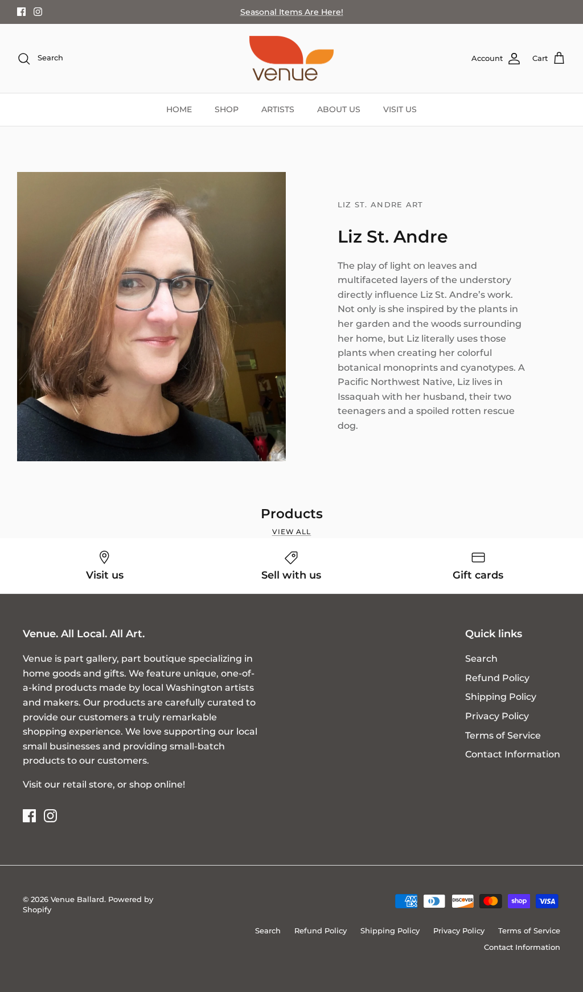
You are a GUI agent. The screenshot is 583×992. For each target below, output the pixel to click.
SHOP (227, 109)
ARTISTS (277, 109)
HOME (179, 109)
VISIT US (400, 109)
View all (291, 531)
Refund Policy (497, 678)
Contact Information (512, 754)
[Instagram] (38, 11)
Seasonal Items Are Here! (291, 12)
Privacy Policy (497, 716)
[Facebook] (21, 11)
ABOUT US (338, 109)
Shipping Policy (500, 696)
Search (481, 658)
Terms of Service (503, 735)
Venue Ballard (77, 899)
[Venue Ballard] (291, 58)
